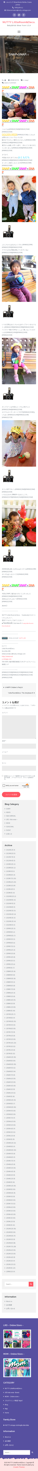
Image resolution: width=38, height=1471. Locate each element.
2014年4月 (9, 1171)
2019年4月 (9, 957)
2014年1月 (9, 1182)
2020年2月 (9, 921)
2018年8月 (9, 986)
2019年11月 (9, 932)
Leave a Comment (10, 83)
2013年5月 (9, 1211)
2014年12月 (9, 1143)
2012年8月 (9, 1243)
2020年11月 (9, 900)
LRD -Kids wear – (12, 819)
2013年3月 (9, 1218)
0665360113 (18, 7)
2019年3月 (9, 961)
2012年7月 (9, 1246)
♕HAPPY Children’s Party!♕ (14, 687)
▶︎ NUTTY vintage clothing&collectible (16, 1425)
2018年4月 (9, 1000)
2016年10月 (9, 1064)
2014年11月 (9, 1146)
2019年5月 (9, 953)
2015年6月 (9, 1121)
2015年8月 (9, 1114)
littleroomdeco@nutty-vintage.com (19, 10)
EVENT (8, 830)
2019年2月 (9, 964)
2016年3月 (9, 1089)
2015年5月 (9, 1125)
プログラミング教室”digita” (14, 1401)
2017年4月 (9, 1043)
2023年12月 (10, 853)
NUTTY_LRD (22, 638)
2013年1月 (9, 1225)
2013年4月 (9, 1214)
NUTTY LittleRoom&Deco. (19, 22)
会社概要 (9, 1305)
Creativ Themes (19, 1467)
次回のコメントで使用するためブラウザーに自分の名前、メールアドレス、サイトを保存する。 (19, 777)
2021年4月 (9, 889)
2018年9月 (9, 982)
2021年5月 (9, 886)
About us (9, 1301)
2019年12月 (9, 928)
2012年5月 (9, 1254)
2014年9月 (9, 1154)
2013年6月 (9, 1207)
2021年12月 (9, 864)
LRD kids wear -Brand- (12, 1392)
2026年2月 (9, 850)
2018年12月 (9, 971)
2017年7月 (9, 1032)
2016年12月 (9, 1057)
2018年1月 (9, 1011)
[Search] (31, 1284)
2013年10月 (9, 1193)
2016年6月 (9, 1079)
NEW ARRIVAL (11, 816)
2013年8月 (9, 1200)
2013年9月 (9, 1196)
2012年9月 (9, 1239)
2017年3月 (9, 1046)
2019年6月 (9, 950)
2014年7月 (9, 1161)
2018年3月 (9, 1003)
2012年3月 (9, 1261)
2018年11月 (9, 975)
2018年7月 (9, 989)
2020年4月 (10, 914)
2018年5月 (9, 996)
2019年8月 (9, 943)
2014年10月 (9, 1150)
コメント (5, 712)
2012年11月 (9, 1232)
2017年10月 (9, 1021)
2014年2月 (9, 1179)
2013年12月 (9, 1186)
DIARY (8, 809)
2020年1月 (9, 925)
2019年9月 (9, 939)
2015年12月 (9, 1100)
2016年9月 (9, 1068)
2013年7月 (9, 1204)
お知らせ (9, 834)
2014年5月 (9, 1168)
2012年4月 (9, 1257)
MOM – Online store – (12, 1396)
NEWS (8, 812)
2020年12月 (10, 896)
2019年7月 (9, 946)
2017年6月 (9, 1036)
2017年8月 (9, 1028)
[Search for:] (19, 1284)
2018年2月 (9, 1007)
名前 (4, 741)
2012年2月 (9, 1264)
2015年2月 (9, 1136)
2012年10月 (9, 1236)
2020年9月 (9, 903)
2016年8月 (9, 1071)
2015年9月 (9, 1111)
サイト (4, 763)
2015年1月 (9, 1139)
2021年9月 (9, 871)
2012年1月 (9, 1268)
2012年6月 (9, 1250)
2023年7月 (9, 857)
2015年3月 (9, 1132)
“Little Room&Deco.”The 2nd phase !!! (20, 693)
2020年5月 (9, 911)
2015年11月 (9, 1104)
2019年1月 (9, 968)
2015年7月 (9, 1118)
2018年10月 (9, 978)
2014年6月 (9, 1164)
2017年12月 (9, 1014)
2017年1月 (9, 1053)
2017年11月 (9, 1018)
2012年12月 (9, 1229)
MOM (8, 823)
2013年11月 (9, 1189)
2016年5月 (9, 1082)
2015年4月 (9, 1129)
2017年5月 (9, 1039)
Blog (6, 1405)
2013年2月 (9, 1221)
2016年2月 (9, 1093)
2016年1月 (9, 1096)
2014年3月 (9, 1175)
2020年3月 (9, 918)
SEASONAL (10, 827)
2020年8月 (9, 907)
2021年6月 (9, 882)
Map (6, 1409)
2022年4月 (9, 861)
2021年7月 (9, 878)
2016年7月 (9, 1075)
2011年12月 (9, 1271)
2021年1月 (9, 893)
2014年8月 (9, 1157)
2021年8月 (9, 875)
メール (5, 752)
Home (7, 1413)
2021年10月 (9, 868)
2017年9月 (9, 1025)
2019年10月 (9, 936)
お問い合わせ (10, 1308)
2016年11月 (9, 1061)
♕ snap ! (26, 80)
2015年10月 (9, 1107)
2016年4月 (9, 1086)
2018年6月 (9, 993)
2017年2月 (9, 1050)
